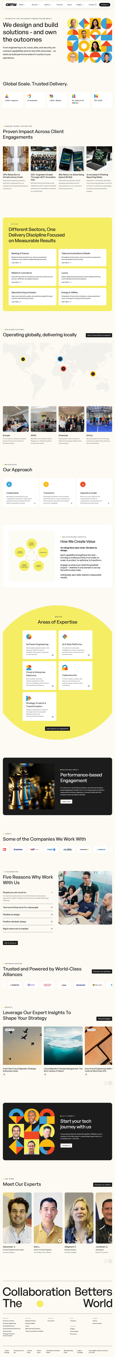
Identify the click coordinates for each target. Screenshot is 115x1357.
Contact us (66, 1146)
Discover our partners (102, 972)
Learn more (66, 801)
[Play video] (28, 1240)
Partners (60, 5)
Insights (79, 5)
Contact (104, 5)
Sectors (47, 5)
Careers (91, 5)
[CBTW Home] (11, 4)
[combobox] (23, 4)
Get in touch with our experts (99, 335)
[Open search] (95, 4)
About (69, 5)
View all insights (104, 1019)
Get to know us (10, 943)
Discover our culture (103, 1185)
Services (35, 5)
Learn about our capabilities (58, 729)
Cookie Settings (6, 1351)
